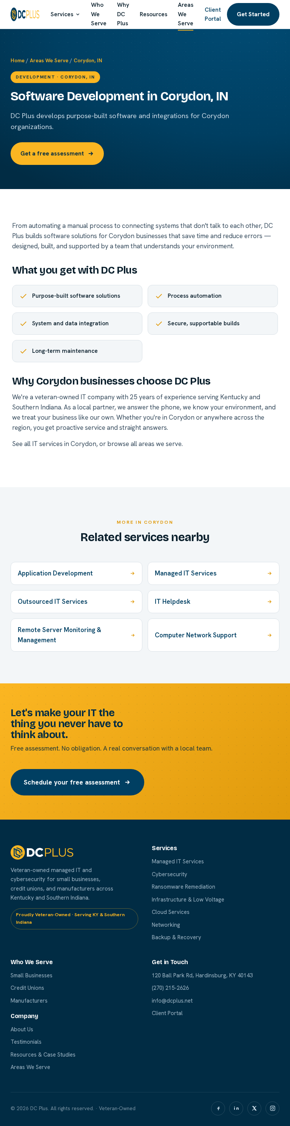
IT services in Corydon (64, 444)
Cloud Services (171, 911)
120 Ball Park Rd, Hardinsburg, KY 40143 (202, 975)
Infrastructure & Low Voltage (188, 899)
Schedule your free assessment (72, 782)
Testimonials (26, 1041)
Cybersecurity (169, 874)
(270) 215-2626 (170, 987)
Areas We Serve (49, 60)
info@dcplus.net (172, 1000)
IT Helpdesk (172, 601)
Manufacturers (29, 1000)
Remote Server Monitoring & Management (59, 635)
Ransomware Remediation (183, 886)
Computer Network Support (196, 635)
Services (62, 14)
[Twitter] (254, 1108)
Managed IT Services (186, 573)
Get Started (253, 14)
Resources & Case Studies (43, 1054)
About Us (22, 1029)
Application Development (55, 573)
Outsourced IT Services (53, 601)
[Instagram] (272, 1108)
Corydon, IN (88, 60)
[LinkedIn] (236, 1108)
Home (18, 60)
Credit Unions (27, 987)
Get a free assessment (52, 153)
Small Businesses (31, 975)
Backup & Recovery (176, 937)
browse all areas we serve (144, 444)
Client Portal (213, 14)
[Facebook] (218, 1108)
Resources (153, 14)
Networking (166, 924)
